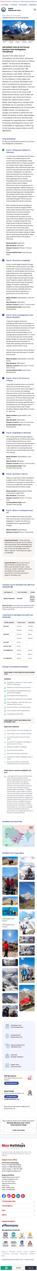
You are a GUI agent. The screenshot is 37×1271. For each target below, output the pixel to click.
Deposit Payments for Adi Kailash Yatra (18, 1046)
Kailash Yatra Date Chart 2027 (16, 1065)
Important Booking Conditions (17, 1056)
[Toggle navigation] (34, 9)
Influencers (4, 1251)
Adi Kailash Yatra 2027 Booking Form (17, 1026)
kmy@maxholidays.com (11, 1099)
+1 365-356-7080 (16, 1169)
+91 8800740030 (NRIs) (14, 1167)
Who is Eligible (5, 4)
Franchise (19, 1251)
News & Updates (23, 4)
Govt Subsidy (14, 4)
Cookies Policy (23, 1253)
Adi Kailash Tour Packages (13, 15)
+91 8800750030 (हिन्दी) (13, 1165)
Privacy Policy (14, 1253)
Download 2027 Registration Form (16, 1036)
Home (3, 15)
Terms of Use (6, 1253)
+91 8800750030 (11, 1096)
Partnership (12, 1251)
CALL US (30, 1268)
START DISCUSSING (18, 1130)
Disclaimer (32, 1251)
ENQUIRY (18, 1268)
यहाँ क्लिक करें (11, 1109)
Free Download (11, 1083)
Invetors (26, 1251)
